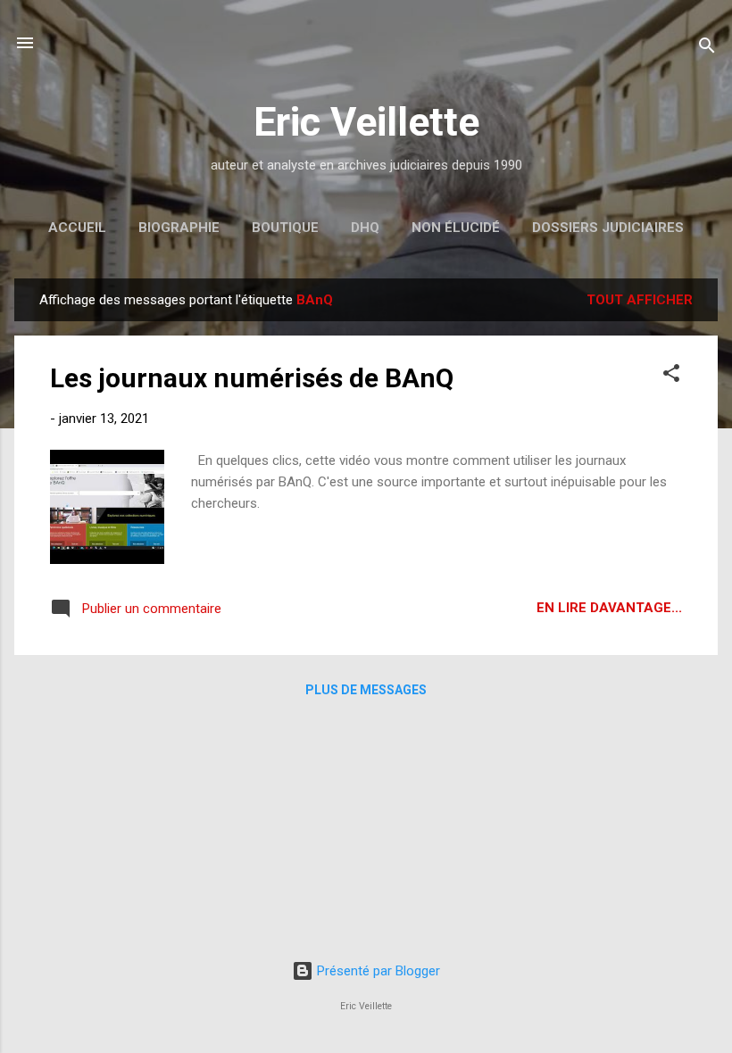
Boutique (285, 228)
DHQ (365, 228)
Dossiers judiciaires (608, 228)
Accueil (77, 228)
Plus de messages (366, 690)
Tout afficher (639, 300)
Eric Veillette (366, 121)
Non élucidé (456, 228)
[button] (671, 376)
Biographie (179, 228)
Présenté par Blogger (376, 971)
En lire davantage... (609, 608)
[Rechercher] (707, 48)
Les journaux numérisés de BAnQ (251, 378)
